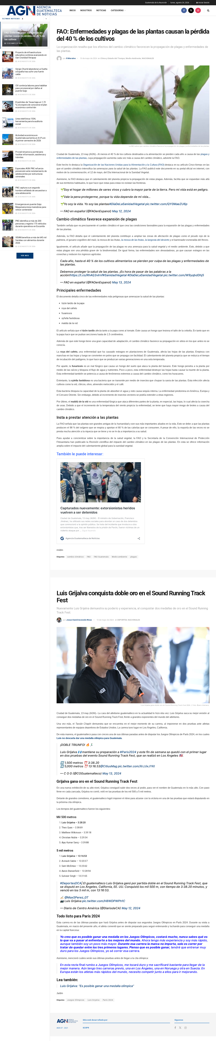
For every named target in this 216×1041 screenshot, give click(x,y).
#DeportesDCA (70, 883)
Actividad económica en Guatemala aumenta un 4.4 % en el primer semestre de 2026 (30, 138)
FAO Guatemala (101, 557)
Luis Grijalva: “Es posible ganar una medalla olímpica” (97, 986)
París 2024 (108, 1000)
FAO (89, 557)
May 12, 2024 (121, 211)
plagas (133, 557)
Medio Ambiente (133, 58)
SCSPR (86, 1028)
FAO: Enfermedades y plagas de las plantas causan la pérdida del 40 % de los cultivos (24, 36)
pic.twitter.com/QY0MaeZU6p (166, 204)
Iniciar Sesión (203, 3)
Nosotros (86, 10)
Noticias (101, 10)
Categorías (117, 10)
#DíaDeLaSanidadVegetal (127, 204)
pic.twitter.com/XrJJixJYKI (136, 766)
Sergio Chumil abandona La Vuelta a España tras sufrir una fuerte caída (31, 71)
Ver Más (25, 256)
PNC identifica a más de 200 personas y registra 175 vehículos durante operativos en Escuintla (30, 223)
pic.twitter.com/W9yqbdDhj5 (184, 275)
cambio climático (75, 557)
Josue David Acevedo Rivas (79, 620)
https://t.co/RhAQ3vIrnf (86, 275)
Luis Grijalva (93, 1000)
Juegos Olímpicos (75, 1000)
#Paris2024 (128, 752)
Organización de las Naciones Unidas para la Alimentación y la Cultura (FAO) (124, 164)
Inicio (73, 10)
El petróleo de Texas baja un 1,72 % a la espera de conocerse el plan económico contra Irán (31, 105)
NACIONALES (148, 58)
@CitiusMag (108, 766)
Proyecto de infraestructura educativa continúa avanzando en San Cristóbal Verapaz (31, 55)
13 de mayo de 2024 (88, 58)
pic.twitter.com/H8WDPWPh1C (103, 901)
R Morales (71, 58)
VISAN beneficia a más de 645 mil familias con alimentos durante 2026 (30, 240)
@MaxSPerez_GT (76, 897)
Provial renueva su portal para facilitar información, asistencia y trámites (30, 154)
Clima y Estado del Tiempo (112, 58)
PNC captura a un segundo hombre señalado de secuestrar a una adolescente (31, 190)
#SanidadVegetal (115, 275)
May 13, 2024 (121, 282)
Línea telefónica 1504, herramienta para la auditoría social (28, 121)
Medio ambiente (119, 557)
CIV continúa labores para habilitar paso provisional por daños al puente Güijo (31, 88)
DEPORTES (122, 620)
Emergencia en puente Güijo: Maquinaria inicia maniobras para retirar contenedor (30, 207)
